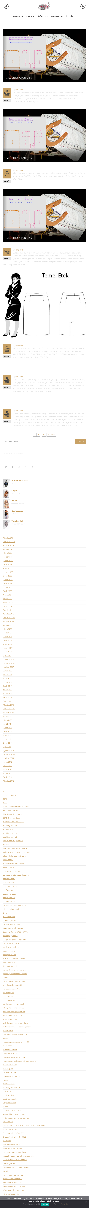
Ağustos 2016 (8, 705)
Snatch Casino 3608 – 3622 (14, 1137)
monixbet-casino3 (10, 1053)
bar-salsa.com (9, 879)
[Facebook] (12, 467)
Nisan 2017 (7, 675)
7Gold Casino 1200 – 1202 (13, 822)
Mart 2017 (7, 678)
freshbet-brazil (9, 962)
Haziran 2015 (8, 758)
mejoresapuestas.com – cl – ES (16, 1042)
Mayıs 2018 (7, 625)
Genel (5, 977)
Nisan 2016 (7, 720)
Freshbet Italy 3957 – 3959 (14, 958)
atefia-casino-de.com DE (13, 863)
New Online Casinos (11, 1076)
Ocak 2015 (7, 777)
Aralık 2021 (7, 595)
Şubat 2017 (7, 682)
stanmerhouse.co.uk (11, 1144)
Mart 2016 (7, 724)
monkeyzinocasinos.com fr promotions (19, 1061)
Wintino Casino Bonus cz (13, 1190)
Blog (5, 913)
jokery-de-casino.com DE (13, 1008)
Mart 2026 (7, 557)
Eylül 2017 (7, 656)
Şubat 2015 (7, 773)
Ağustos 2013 (8, 781)
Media (5, 1038)
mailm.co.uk (8, 1031)
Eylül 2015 (7, 747)
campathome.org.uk (11, 924)
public (5, 1106)
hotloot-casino (9, 996)
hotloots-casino (9, 1000)
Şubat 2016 (7, 728)
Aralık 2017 (7, 644)
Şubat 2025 (8, 580)
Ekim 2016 (7, 697)
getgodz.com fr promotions (14, 981)
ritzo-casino (8, 1122)
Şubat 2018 (7, 637)
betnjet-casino (9, 901)
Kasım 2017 (8, 648)
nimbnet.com (8, 1084)
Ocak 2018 (7, 640)
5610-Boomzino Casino (12, 814)
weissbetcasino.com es (12, 1179)
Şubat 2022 (8, 587)
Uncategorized (9, 1163)
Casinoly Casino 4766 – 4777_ (15, 932)
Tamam (45, 1204)
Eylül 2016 (7, 701)
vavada (6, 1171)
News (5, 1080)
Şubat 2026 (8, 561)
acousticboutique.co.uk (13, 841)
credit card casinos (11, 947)
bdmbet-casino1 (10, 886)
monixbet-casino (10, 1050)
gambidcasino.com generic (14, 970)
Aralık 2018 (7, 599)
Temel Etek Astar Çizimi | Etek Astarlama (33, 166)
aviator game (8, 867)
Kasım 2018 (8, 602)
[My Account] (6, 6)
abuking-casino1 (10, 825)
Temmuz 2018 (9, 618)
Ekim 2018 (7, 606)
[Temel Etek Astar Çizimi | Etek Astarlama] (44, 136)
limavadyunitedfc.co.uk (13, 1015)
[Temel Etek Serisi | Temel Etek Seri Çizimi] (44, 55)
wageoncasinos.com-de (13, 1175)
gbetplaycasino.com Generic (15, 974)
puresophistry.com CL (12, 1110)
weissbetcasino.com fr (12, 1182)
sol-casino (7, 1141)
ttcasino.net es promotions (14, 1152)
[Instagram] (19, 467)
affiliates (6, 844)
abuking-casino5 (10, 837)
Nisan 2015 (7, 766)
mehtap (19, 90)
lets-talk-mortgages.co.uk (14, 1012)
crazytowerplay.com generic (15, 939)
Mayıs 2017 (7, 671)
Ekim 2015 (7, 743)
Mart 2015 (7, 769)
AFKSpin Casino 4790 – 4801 (15, 848)
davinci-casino (9, 951)
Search (81, 441)
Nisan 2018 (7, 629)
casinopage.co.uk (10, 936)
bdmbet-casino (9, 882)
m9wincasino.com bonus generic (17, 1027)
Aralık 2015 (7, 735)
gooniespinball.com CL (12, 985)
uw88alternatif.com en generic (16, 1167)
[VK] (32, 467)
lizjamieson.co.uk (10, 1019)
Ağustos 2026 (8, 538)
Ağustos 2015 (8, 750)
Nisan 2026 (7, 553)
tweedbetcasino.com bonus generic (18, 1156)
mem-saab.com (9, 1046)
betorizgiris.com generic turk (15, 905)
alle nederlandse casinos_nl (14, 856)
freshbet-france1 (10, 966)
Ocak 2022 (7, 591)
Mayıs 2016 (7, 716)
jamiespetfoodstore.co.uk (13, 1004)
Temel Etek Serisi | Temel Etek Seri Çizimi (34, 85)
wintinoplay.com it (11, 1194)
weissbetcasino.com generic (15, 1186)
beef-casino (8, 890)
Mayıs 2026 (7, 549)
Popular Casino (9, 1103)
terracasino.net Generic (13, 1148)
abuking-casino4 (10, 833)
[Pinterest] (25, 467)
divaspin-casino (9, 955)
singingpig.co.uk (10, 1129)
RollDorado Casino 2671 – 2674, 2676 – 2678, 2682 (24, 1125)
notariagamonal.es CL (12, 1087)
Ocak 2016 (7, 731)
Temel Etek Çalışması (19, 341)
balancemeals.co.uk (11, 871)
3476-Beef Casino (10, 810)
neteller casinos (9, 1072)
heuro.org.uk (8, 993)
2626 (5, 803)
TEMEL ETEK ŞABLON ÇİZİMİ (24, 245)
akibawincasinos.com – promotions (18, 852)
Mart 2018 (7, 633)
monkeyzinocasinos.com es (14, 1057)
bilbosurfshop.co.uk (11, 909)
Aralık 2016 (7, 690)
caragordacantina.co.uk (13, 928)
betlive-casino (9, 898)
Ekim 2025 (7, 576)
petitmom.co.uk (9, 1099)
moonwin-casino (10, 1065)
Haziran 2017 (8, 667)
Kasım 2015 (7, 739)
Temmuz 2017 (9, 663)
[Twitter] (6, 467)
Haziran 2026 (8, 545)
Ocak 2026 (7, 564)
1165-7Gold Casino (10, 795)
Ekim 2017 (7, 652)
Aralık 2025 (7, 568)
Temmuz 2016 (9, 709)
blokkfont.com (9, 917)
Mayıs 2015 (7, 762)
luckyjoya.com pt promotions (15, 1023)
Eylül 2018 (7, 610)
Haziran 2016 (8, 712)
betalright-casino (10, 894)
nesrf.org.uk (8, 1069)
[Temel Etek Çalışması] (44, 305)
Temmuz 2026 (9, 542)
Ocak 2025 (7, 583)
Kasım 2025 (8, 572)
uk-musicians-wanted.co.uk (15, 1160)
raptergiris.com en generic (14, 1114)
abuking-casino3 (10, 829)
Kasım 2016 (8, 693)
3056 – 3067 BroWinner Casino (16, 806)
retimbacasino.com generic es (16, 1118)
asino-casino (8, 860)
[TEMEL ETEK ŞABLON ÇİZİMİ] (44, 215)
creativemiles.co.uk (11, 943)
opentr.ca (7, 1091)
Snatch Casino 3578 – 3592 (14, 1133)
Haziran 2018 (8, 621)
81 (44, 435)
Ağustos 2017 (8, 659)
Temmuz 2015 (9, 754)
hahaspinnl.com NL (11, 989)
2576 (5, 799)
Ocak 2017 (7, 686)
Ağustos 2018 (8, 614)
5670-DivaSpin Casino (12, 818)
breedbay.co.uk (9, 920)
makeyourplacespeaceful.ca (15, 1034)
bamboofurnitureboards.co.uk (16, 875)
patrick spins (8, 1095)
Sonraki (51, 435)
